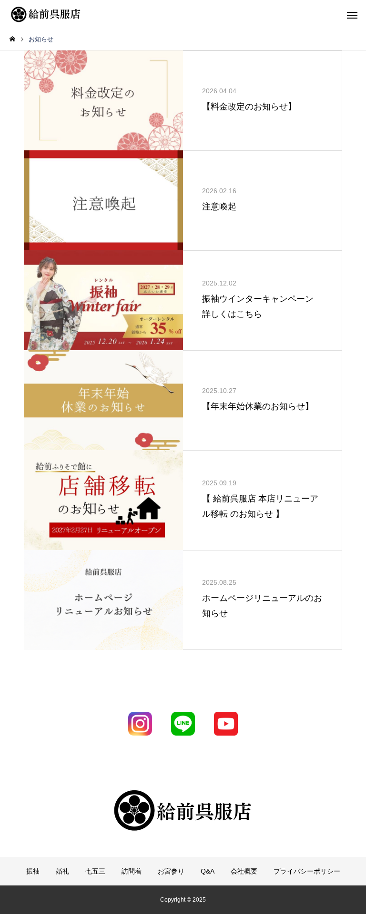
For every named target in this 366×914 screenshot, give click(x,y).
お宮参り (171, 871)
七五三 (95, 871)
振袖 (33, 871)
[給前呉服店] (45, 14)
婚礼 (62, 871)
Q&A (207, 871)
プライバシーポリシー (307, 871)
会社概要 (244, 871)
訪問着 (132, 871)
